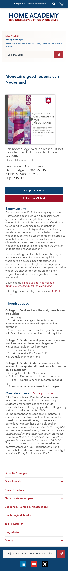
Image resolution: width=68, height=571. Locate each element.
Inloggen (18, 4)
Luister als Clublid (34, 198)
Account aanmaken (36, 4)
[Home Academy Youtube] (34, 564)
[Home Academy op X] (44, 564)
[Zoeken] (54, 3)
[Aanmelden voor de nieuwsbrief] (58, 54)
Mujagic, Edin (25, 160)
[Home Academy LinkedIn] (23, 564)
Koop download (34, 191)
